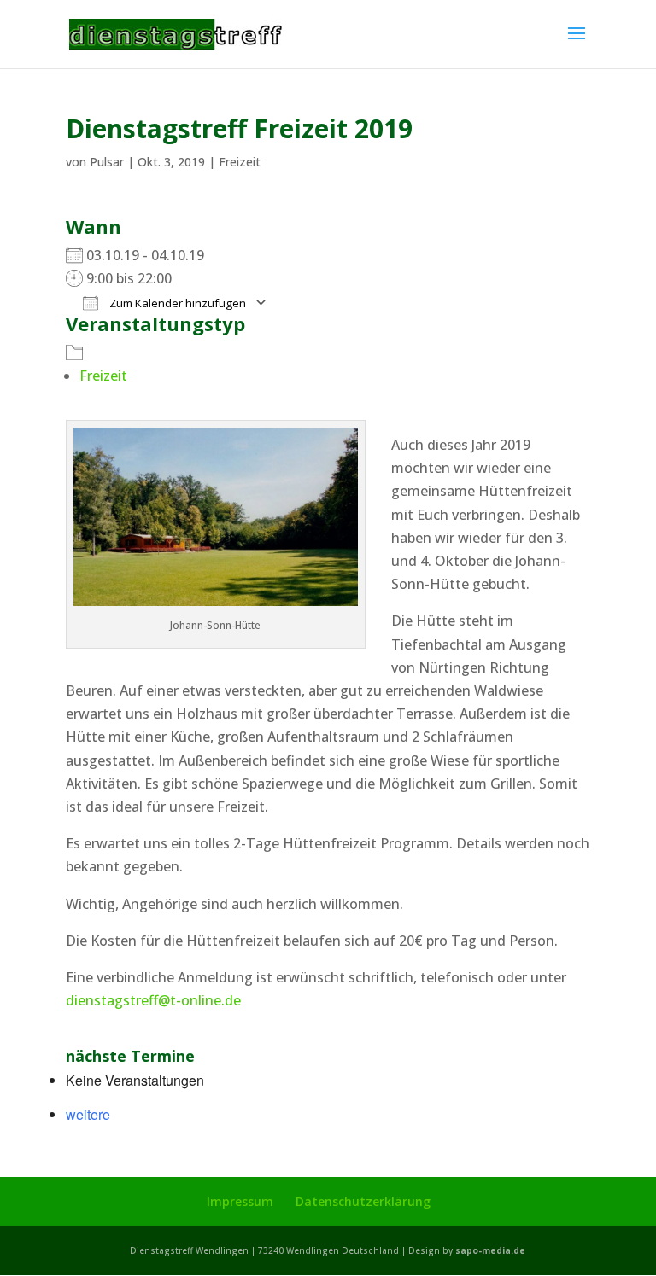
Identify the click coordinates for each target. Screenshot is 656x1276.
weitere (88, 1114)
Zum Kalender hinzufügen (176, 303)
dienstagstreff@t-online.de (153, 1000)
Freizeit (240, 162)
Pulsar (107, 162)
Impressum (240, 1201)
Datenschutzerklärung (363, 1201)
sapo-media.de (490, 1250)
